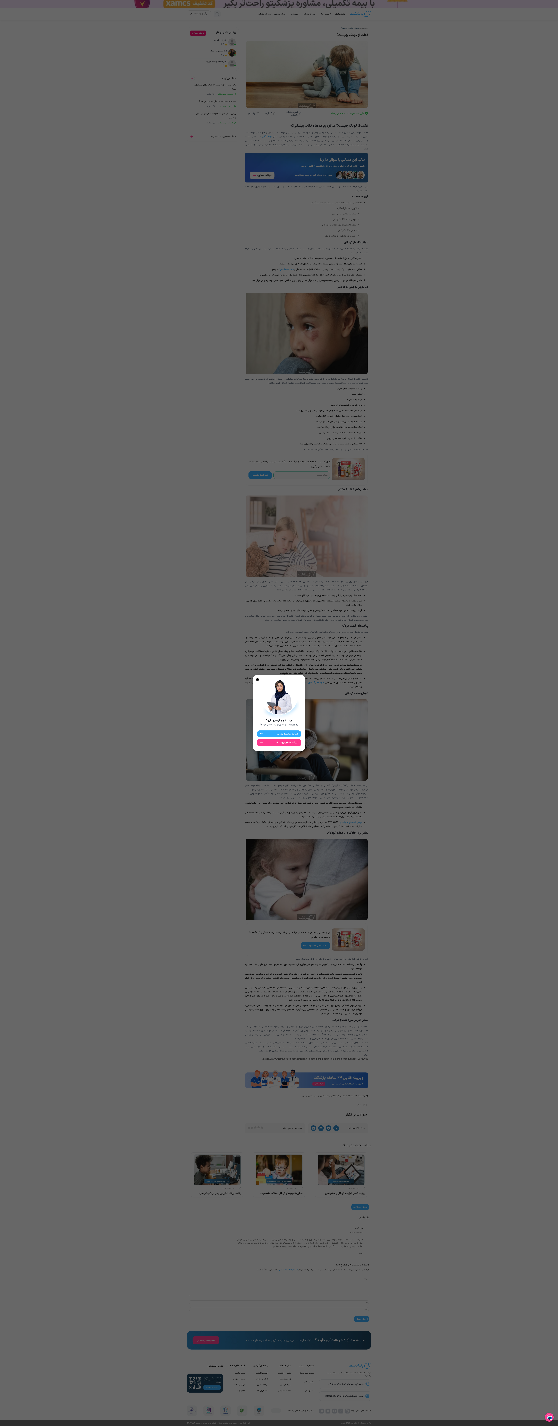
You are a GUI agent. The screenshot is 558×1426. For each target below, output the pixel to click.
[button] (257, 679)
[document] (279, 713)
